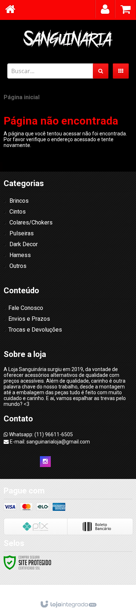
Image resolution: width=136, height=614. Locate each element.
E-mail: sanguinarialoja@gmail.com (49, 442)
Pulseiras (21, 233)
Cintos (17, 211)
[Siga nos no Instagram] (45, 461)
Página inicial (22, 97)
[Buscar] (100, 71)
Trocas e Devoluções (35, 329)
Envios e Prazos (29, 318)
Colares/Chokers (31, 222)
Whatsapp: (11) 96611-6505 (40, 434)
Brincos (19, 200)
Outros (17, 265)
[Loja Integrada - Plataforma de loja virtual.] (68, 604)
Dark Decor (23, 244)
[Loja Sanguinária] (68, 38)
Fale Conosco (25, 307)
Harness (20, 255)
